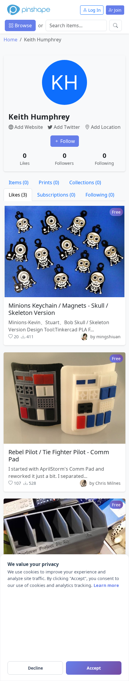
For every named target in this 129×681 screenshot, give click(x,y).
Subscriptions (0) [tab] (56, 194)
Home (10, 39)
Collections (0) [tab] (85, 182)
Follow (67, 141)
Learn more (106, 585)
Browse (23, 25)
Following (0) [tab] (100, 194)
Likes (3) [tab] (18, 194)
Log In (94, 10)
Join (117, 10)
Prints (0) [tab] (49, 182)
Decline (35, 668)
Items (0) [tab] (18, 182)
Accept (94, 668)
